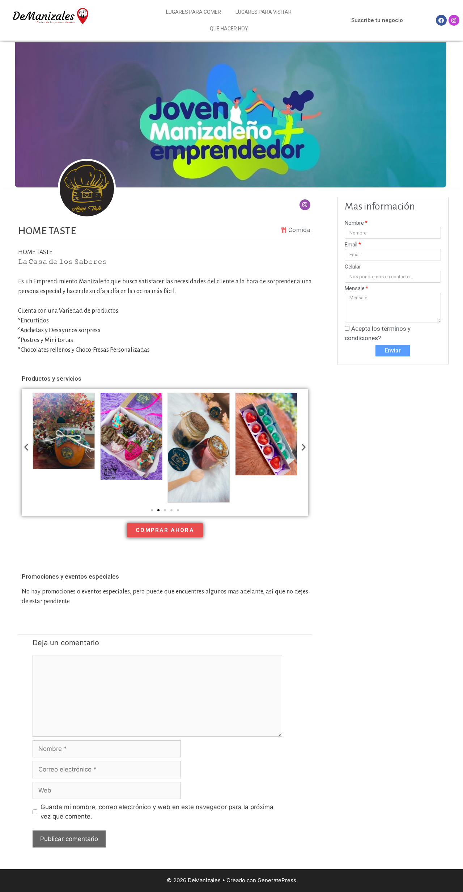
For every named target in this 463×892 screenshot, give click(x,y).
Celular (353, 266)
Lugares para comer (193, 12)
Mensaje (355, 288)
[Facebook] (441, 20)
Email (351, 244)
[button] (377, 20)
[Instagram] (454, 20)
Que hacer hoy (229, 28)
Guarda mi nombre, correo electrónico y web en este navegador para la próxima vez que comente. (157, 811)
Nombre (354, 223)
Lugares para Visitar (263, 12)
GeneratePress (277, 880)
